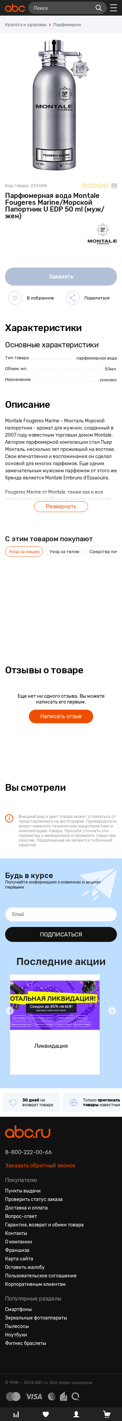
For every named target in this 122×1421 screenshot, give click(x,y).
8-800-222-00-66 (28, 1152)
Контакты (16, 1233)
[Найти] (99, 8)
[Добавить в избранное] (15, 298)
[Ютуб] (34, 1359)
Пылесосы (17, 1326)
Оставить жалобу (25, 1267)
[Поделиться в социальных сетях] (73, 298)
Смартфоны (18, 1309)
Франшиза (17, 1250)
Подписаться (61, 934)
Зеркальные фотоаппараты (36, 1318)
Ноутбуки (16, 1335)
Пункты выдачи (23, 1191)
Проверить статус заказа (34, 1199)
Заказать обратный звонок (40, 1165)
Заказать (61, 276)
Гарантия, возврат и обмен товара (44, 1225)
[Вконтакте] (10, 1359)
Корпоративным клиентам (35, 1284)
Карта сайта (19, 1259)
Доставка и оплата (26, 1208)
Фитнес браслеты (25, 1343)
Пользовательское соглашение (41, 1276)
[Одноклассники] (22, 1359)
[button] (10, 1011)
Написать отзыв (61, 716)
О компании (18, 1242)
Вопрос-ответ (21, 1216)
